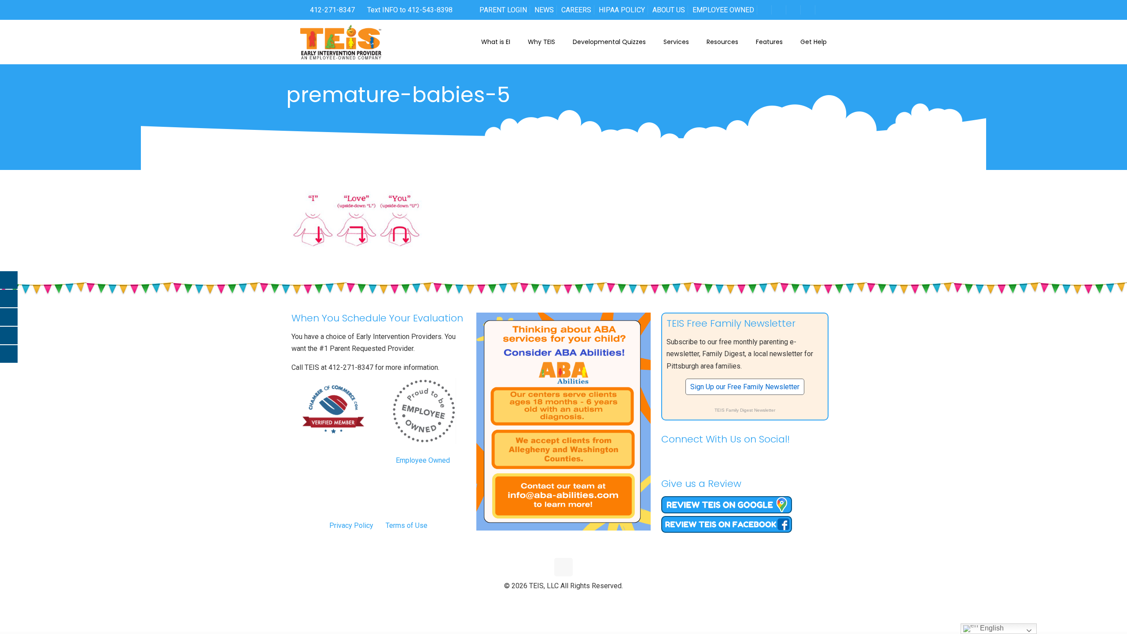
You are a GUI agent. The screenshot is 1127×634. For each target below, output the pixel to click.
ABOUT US (668, 10)
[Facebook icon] (545, 601)
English (991, 628)
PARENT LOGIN (503, 10)
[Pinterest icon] (573, 601)
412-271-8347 (331, 10)
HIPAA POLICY (622, 10)
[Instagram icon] (582, 601)
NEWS (544, 10)
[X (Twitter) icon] (554, 601)
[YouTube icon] (563, 601)
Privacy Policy (351, 525)
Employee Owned (423, 460)
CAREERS (576, 10)
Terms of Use (406, 525)
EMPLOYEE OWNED (723, 10)
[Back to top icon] (563, 567)
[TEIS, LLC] (341, 42)
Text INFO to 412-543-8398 (410, 10)
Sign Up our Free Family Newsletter (744, 387)
